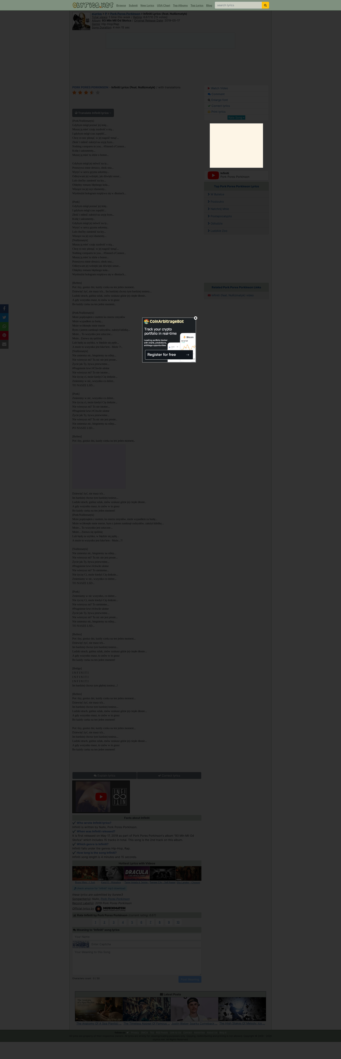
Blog (209, 5)
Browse (121, 5)
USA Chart (163, 5)
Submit (133, 5)
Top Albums (180, 5)
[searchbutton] (265, 5)
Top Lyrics (197, 5)
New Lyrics (147, 5)
